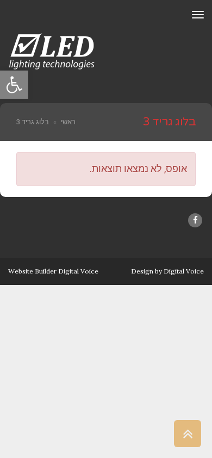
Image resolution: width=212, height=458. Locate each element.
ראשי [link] (68, 122)
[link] (14, 85)
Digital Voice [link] (184, 271)
